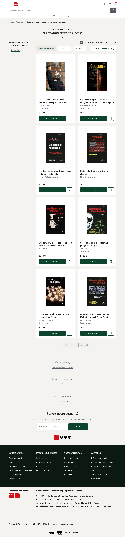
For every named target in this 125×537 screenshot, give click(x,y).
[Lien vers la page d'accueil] (16, 4)
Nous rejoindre (70, 466)
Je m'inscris (78, 426)
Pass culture (41, 466)
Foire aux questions (17, 458)
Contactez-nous (62, 401)
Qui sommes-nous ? (72, 458)
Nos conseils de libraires (62, 367)
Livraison (13, 462)
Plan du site (96, 478)
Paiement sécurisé (17, 466)
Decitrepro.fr (69, 470)
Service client (14, 478)
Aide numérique (15, 474)
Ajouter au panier (52, 118)
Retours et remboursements (21, 470)
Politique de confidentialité (102, 462)
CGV (93, 470)
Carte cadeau (41, 458)
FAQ (62, 384)
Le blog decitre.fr (43, 470)
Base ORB (68, 474)
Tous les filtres (45, 48)
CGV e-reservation (99, 474)
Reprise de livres (43, 462)
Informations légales (100, 458)
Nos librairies (69, 462)
